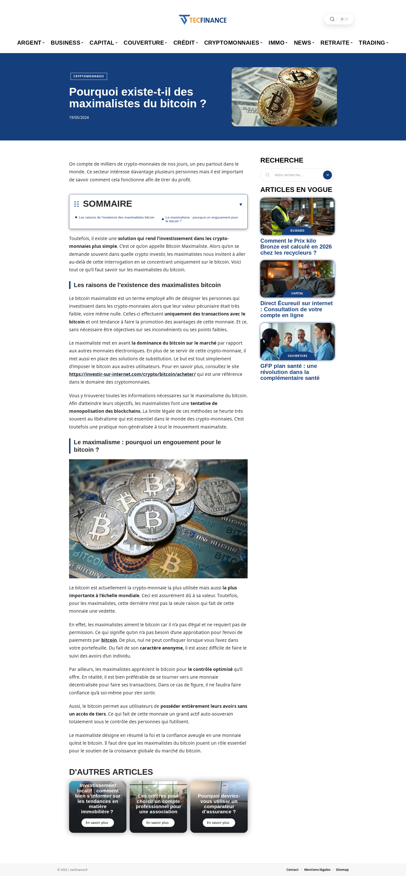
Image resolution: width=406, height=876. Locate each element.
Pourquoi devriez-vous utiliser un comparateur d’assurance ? (219, 803)
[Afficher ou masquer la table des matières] (187, 204)
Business (297, 230)
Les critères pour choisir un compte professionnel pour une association (158, 803)
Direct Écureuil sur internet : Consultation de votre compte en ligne (296, 309)
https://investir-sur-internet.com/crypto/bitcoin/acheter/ (132, 374)
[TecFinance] (203, 19)
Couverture (297, 356)
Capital (297, 293)
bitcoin (109, 640)
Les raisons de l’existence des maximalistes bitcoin (116, 217)
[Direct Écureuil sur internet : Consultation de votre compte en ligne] (297, 278)
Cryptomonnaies (89, 76)
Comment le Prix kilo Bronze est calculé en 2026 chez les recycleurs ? (296, 246)
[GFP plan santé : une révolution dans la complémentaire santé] (297, 341)
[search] (332, 19)
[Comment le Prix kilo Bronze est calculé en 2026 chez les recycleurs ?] (297, 216)
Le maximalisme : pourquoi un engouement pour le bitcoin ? (202, 219)
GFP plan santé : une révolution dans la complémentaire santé (290, 372)
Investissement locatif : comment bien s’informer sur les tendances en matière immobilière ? (98, 798)
